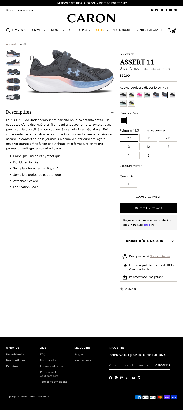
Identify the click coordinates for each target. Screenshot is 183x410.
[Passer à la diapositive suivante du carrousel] (174, 317)
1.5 (148, 138)
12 (148, 147)
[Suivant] (161, 30)
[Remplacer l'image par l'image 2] (13, 62)
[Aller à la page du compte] (167, 30)
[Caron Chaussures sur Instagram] (161, 10)
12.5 (129, 138)
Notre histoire (15, 354)
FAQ (42, 354)
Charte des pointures (153, 130)
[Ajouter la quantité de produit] (123, 183)
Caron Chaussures (38, 396)
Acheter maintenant (148, 208)
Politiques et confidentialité (49, 374)
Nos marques (82, 360)
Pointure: (129, 130)
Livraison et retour (52, 366)
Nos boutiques (15, 360)
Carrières (12, 366)
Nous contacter (160, 256)
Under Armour (130, 68)
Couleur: (129, 113)
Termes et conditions (53, 382)
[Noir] (123, 120)
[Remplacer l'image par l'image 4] (13, 84)
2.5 (168, 138)
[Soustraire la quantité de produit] (134, 183)
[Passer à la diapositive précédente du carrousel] (166, 317)
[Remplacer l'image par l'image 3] (13, 72)
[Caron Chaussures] (91, 18)
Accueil (11, 44)
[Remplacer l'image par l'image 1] (13, 53)
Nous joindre (48, 360)
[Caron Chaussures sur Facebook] (152, 10)
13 (168, 147)
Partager (130, 289)
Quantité (126, 176)
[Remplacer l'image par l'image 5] (13, 97)
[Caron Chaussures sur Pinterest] (156, 10)
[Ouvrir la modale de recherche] (8, 30)
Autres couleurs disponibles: (144, 87)
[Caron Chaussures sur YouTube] (170, 10)
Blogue (78, 354)
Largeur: (131, 166)
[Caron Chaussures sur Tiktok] (166, 10)
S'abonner (162, 365)
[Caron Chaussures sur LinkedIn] (175, 10)
